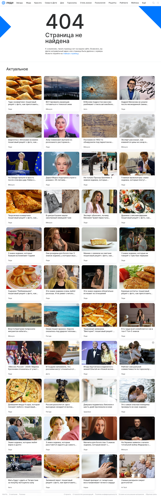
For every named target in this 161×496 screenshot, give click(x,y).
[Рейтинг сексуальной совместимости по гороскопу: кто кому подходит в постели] (137, 358)
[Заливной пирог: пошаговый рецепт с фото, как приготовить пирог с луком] (61, 472)
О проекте (67, 494)
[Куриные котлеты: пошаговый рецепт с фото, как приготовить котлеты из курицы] (137, 283)
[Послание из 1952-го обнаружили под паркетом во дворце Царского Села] (99, 131)
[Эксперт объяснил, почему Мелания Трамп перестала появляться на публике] (99, 207)
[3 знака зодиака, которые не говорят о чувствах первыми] (137, 245)
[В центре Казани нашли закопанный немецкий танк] (61, 207)
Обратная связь (151, 494)
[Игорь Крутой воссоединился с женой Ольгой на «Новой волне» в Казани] (99, 358)
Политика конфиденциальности (106, 494)
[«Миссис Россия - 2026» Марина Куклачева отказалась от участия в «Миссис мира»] (24, 358)
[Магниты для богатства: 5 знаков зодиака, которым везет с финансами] (99, 434)
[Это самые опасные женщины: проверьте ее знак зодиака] (137, 396)
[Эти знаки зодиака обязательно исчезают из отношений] (99, 283)
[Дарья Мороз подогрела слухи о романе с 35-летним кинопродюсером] (61, 169)
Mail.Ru (4, 494)
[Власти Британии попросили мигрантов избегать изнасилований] (24, 321)
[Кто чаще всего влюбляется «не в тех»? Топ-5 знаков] (137, 321)
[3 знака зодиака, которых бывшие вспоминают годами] (24, 245)
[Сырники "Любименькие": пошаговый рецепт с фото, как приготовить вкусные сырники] (24, 283)
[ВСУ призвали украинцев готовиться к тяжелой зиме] (61, 94)
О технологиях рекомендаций (83, 494)
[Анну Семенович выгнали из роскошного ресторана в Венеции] (61, 131)
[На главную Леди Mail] (9, 3)
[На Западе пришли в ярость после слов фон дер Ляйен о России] (24, 169)
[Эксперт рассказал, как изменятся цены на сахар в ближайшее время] (137, 131)
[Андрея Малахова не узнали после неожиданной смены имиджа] (137, 94)
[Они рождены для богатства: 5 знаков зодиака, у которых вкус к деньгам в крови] (61, 245)
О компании (13, 494)
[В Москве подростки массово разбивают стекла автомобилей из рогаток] (99, 94)
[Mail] (3, 3)
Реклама (22, 494)
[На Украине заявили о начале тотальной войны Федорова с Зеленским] (137, 434)
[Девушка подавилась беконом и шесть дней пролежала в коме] (99, 396)
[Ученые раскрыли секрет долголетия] (137, 472)
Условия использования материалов (131, 494)
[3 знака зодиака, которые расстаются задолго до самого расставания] (61, 434)
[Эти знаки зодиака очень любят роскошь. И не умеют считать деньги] (61, 283)
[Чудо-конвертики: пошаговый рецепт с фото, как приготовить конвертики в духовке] (24, 94)
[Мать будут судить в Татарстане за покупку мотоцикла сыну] (24, 472)
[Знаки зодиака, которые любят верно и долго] (24, 434)
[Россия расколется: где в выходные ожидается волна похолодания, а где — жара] (61, 396)
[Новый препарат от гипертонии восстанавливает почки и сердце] (99, 472)
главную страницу (70, 53)
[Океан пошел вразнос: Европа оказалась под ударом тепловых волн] (61, 321)
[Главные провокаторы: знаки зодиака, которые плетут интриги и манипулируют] (137, 169)
